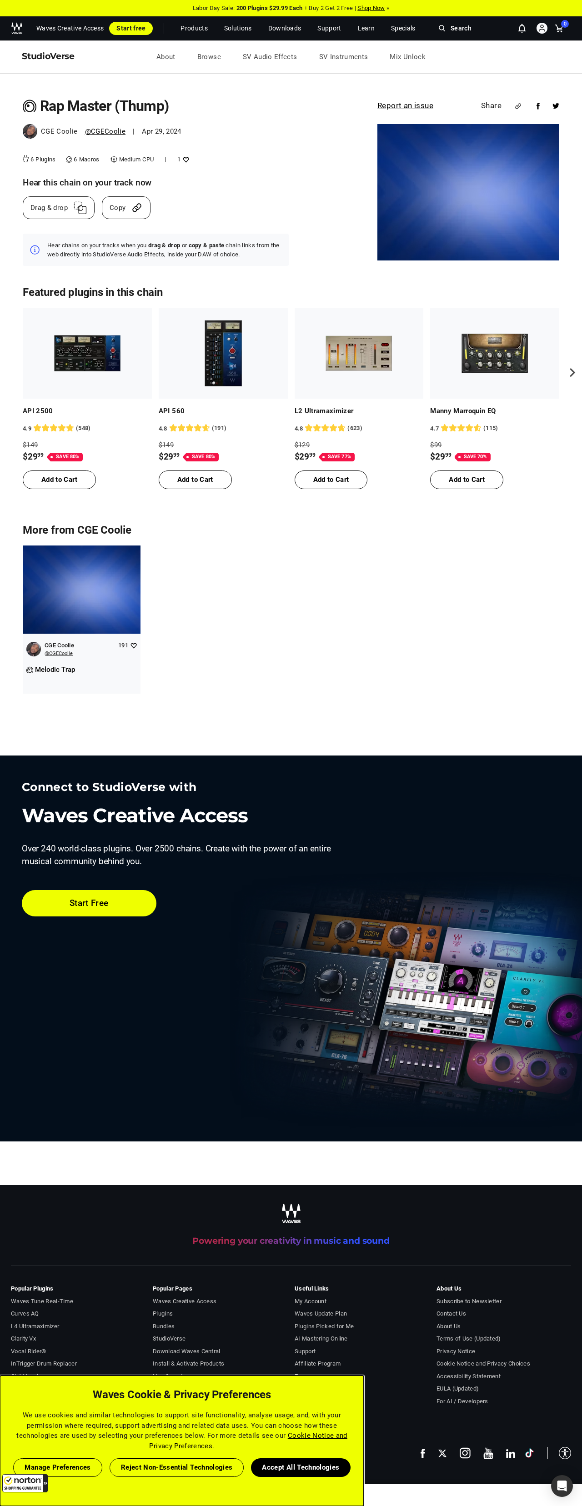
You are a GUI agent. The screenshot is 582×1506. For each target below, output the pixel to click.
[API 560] (223, 353)
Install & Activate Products (188, 1363)
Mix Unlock (408, 57)
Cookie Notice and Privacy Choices (483, 1363)
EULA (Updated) (457, 1388)
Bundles (164, 1326)
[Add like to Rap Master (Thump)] (185, 159)
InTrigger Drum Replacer (44, 1363)
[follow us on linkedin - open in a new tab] (510, 1453)
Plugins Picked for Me (324, 1326)
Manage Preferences (57, 1467)
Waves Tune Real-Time (42, 1301)
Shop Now (371, 8)
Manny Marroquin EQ (463, 411)
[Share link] (518, 106)
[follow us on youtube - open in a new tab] (488, 1453)
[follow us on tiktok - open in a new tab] (529, 1453)
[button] (25, 1483)
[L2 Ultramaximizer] (359, 353)
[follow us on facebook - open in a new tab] (423, 1453)
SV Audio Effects (270, 57)
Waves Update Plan (321, 1313)
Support (305, 1351)
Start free (131, 28)
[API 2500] (87, 353)
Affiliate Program (318, 1363)
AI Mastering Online (321, 1338)
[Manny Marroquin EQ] (494, 353)
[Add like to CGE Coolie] (133, 645)
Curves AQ (25, 1313)
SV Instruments (343, 57)
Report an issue (405, 105)
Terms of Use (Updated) (468, 1338)
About (166, 57)
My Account (310, 1301)
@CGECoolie (105, 131)
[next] (569, 372)
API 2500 (38, 411)
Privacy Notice (455, 1351)
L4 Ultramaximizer (35, 1326)
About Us (448, 1326)
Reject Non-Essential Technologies (177, 1467)
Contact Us (451, 1313)
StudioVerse (169, 1338)
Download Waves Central (187, 1351)
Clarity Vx (23, 1338)
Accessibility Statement (468, 1376)
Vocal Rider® (28, 1351)
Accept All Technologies (300, 1467)
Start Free (89, 903)
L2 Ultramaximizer (324, 411)
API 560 (172, 411)
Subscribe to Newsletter (469, 1301)
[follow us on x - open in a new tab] (442, 1453)
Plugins (163, 1313)
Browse (209, 57)
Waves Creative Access (70, 28)
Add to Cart (59, 479)
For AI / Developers (462, 1401)
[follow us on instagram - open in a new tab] (465, 1453)
